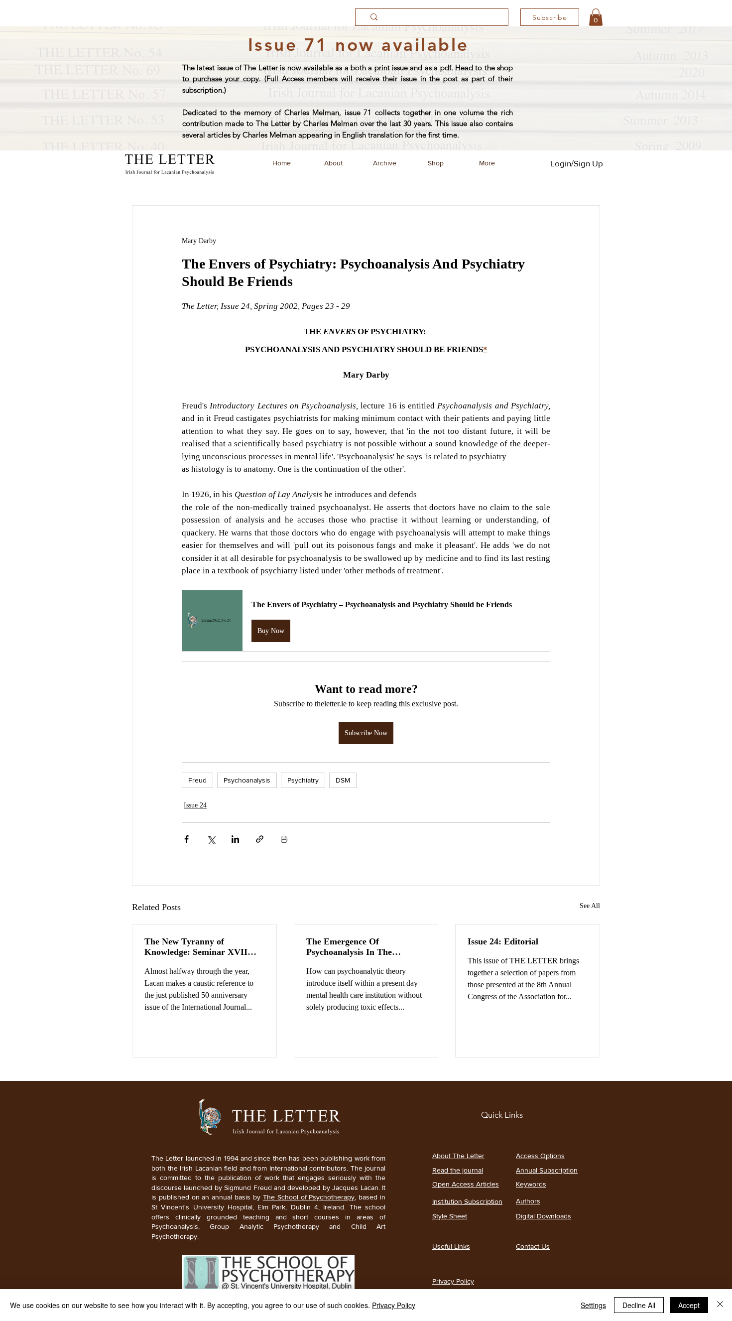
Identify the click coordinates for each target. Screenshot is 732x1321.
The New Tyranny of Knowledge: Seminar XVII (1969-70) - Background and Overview (198, 946)
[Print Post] (284, 839)
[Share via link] (259, 839)
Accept (689, 1305)
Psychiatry (303, 780)
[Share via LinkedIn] (235, 839)
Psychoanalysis (247, 780)
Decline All (638, 1305)
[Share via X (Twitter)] (211, 839)
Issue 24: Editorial (503, 941)
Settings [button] (593, 1305)
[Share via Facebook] (186, 839)
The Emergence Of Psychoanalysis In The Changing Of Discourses (352, 946)
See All (590, 906)
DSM (343, 780)
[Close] (720, 1305)
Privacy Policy (393, 1305)
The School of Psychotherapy (309, 1197)
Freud (197, 780)
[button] (596, 17)
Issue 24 (195, 805)
